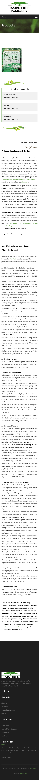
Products (4, 736)
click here (24, 182)
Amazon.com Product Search (11, 95)
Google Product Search (11, 118)
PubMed (13, 259)
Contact (4, 713)
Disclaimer (5, 706)
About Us (5, 703)
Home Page (5, 725)
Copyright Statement (8, 710)
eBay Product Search (11, 107)
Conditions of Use (12, 627)
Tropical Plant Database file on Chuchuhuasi (18, 179)
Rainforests (5, 732)
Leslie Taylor (23, 773)
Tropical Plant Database (9, 729)
